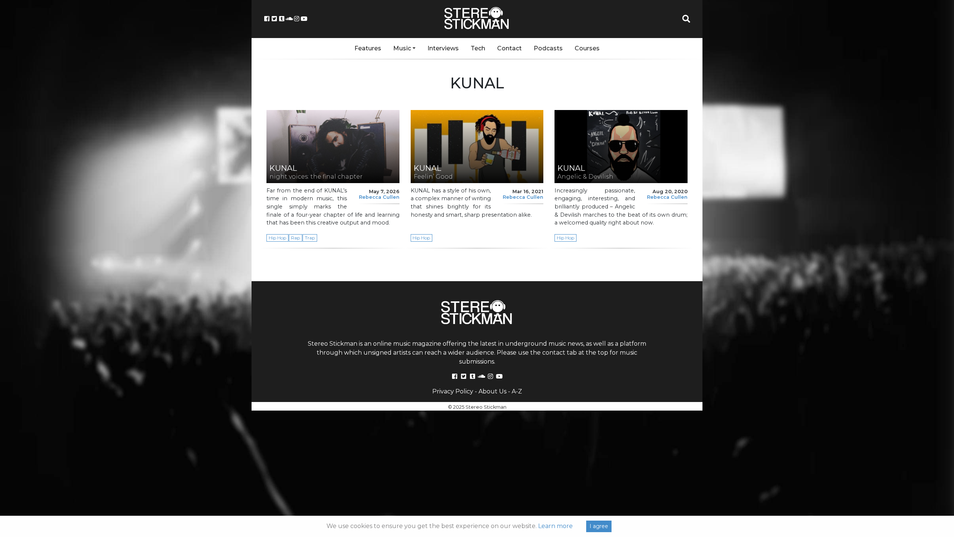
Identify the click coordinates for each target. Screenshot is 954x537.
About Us (492, 391)
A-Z (517, 391)
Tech (478, 48)
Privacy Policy (452, 391)
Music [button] (402, 48)
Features (367, 48)
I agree (599, 526)
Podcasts (548, 48)
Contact (509, 48)
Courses (587, 48)
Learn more (555, 526)
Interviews (443, 48)
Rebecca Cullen (379, 197)
